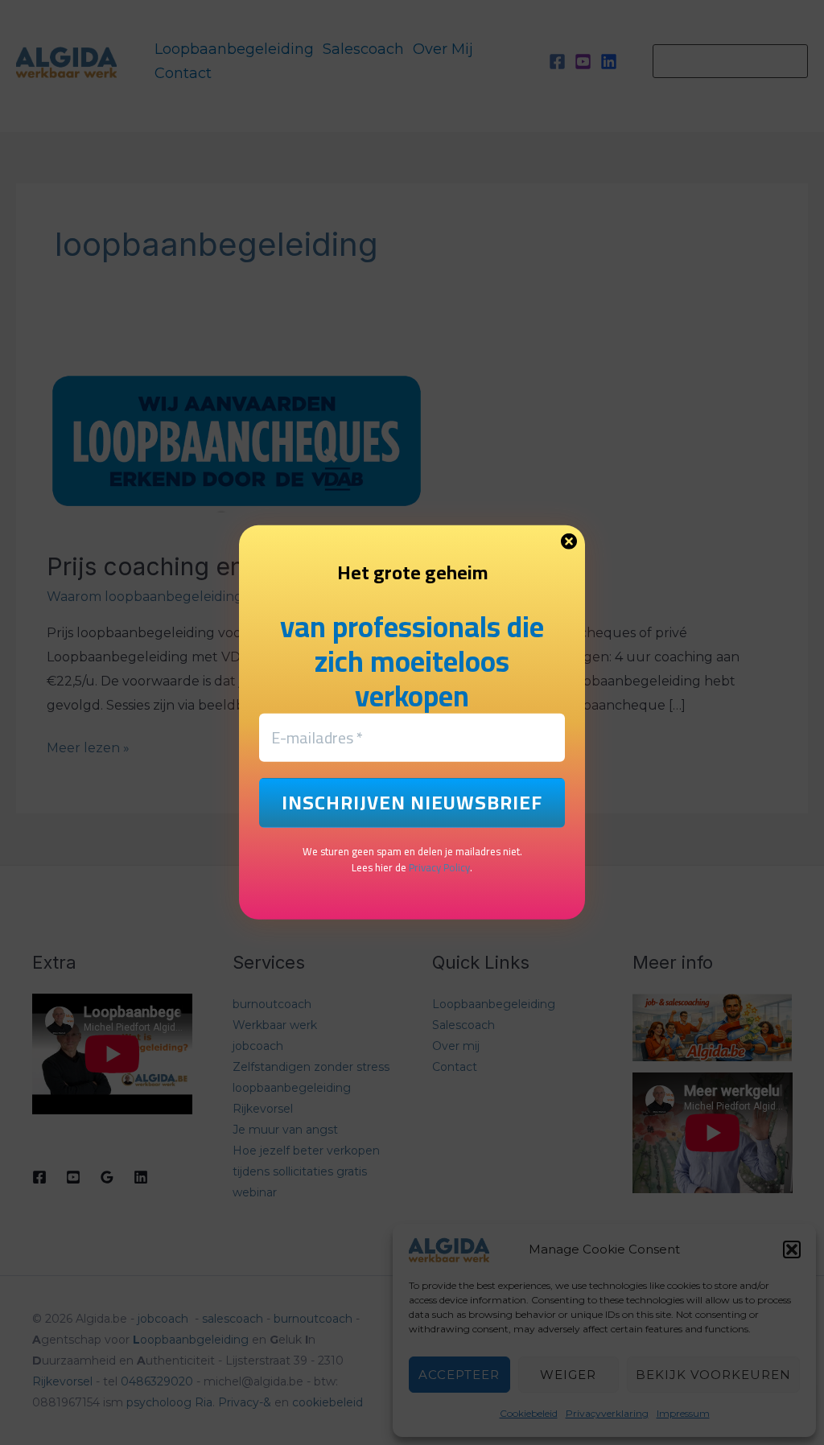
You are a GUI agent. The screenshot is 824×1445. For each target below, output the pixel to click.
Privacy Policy (439, 867)
